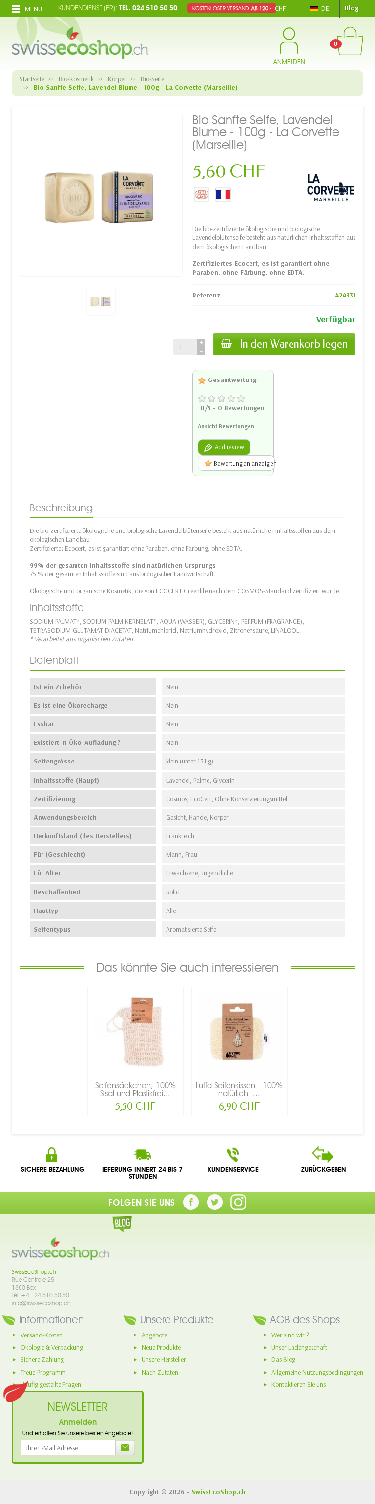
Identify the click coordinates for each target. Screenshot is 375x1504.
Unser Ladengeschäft (299, 1347)
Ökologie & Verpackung (52, 1347)
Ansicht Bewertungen (226, 426)
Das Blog (283, 1359)
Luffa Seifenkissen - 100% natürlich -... (239, 1089)
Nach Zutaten (160, 1372)
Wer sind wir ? (290, 1335)
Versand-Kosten (41, 1335)
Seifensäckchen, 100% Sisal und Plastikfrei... (135, 1089)
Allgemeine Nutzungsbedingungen (317, 1372)
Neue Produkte (161, 1347)
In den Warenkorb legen (294, 344)
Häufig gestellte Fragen (51, 1384)
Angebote (154, 1335)
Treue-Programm (43, 1372)
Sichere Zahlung (42, 1359)
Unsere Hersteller (164, 1359)
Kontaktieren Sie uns (298, 1384)
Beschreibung (61, 508)
